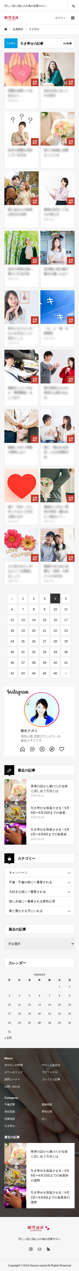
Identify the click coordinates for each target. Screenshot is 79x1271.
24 (12, 641)
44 (34, 673)
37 (23, 662)
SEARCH (73, 5)
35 (66, 652)
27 (44, 641)
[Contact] (39, 1249)
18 (12, 630)
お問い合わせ (12, 1086)
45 (44, 673)
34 (55, 652)
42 (12, 673)
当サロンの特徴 (13, 1065)
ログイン (60, 17)
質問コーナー (12, 1079)
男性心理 (47, 1111)
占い (44, 1118)
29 (66, 641)
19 (23, 630)
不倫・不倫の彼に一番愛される (30, 882)
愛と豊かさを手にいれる (26, 911)
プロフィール (49, 1072)
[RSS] (48, 1249)
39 (44, 662)
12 (12, 620)
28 (55, 641)
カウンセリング (13, 1072)
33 (44, 652)
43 (23, 673)
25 (23, 641)
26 (34, 641)
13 (23, 620)
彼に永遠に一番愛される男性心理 (32, 901)
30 (12, 652)
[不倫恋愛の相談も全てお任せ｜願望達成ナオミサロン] (11, 18)
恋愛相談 (9, 1118)
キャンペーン (18, 872)
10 (55, 609)
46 (55, 673)
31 (23, 652)
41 (66, 662)
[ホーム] (5, 29)
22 (55, 630)
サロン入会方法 (51, 1065)
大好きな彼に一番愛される (27, 891)
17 (66, 620)
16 (55, 620)
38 (34, 662)
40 (55, 662)
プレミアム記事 (51, 1079)
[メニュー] (72, 17)
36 (12, 662)
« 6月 (8, 1038)
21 (44, 630)
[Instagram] (31, 1249)
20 (34, 630)
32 (34, 652)
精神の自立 (13, 100)
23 (66, 630)
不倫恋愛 (9, 1104)
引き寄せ (9, 1126)
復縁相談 (47, 1104)
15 (44, 620)
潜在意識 (9, 1111)
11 (66, 609)
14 (34, 620)
